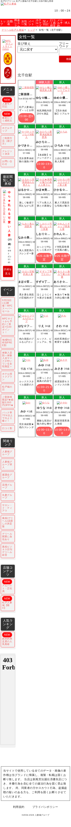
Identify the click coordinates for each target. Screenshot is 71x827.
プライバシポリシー (45, 806)
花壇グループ (7, 486)
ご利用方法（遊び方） (7, 141)
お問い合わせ (7, 162)
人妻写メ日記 (7, 103)
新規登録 (8, 58)
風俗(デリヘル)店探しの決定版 (7, 522)
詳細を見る (8, 271)
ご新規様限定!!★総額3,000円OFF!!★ (7, 401)
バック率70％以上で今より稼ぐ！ (7, 416)
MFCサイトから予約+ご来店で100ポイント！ (7, 325)
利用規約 (18, 806)
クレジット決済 (7, 152)
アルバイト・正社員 (7, 586)
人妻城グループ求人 (7, 464)
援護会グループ (7, 476)
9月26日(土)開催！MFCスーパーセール (7, 306)
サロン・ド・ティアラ (7, 508)
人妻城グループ (7, 453)
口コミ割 (7, 428)
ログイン (8, 72)
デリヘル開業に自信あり (7, 536)
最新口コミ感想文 (7, 117)
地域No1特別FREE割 (7, 342)
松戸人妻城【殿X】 (7, 603)
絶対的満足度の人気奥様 (7, 639)
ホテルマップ (7, 129)
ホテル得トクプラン (7, 376)
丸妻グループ (7, 496)
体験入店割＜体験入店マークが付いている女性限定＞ (7, 359)
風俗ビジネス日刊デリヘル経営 (7, 550)
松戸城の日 (7, 388)
